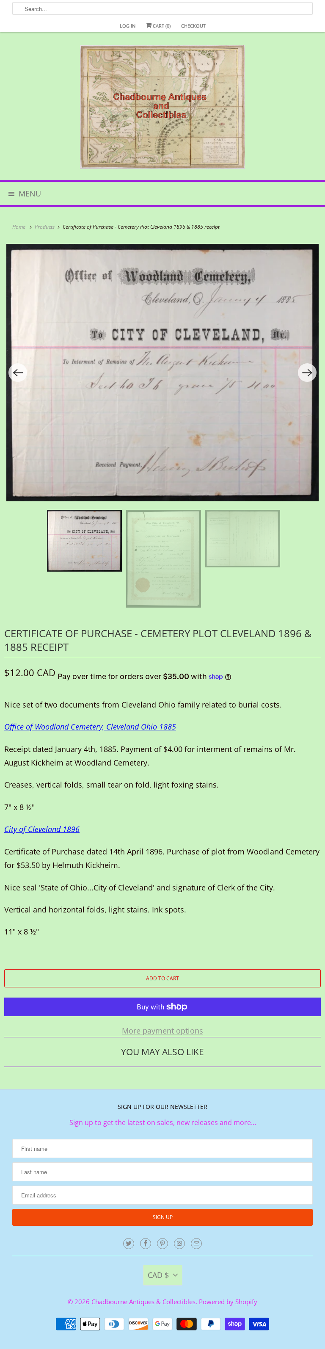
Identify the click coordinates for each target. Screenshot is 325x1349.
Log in (127, 25)
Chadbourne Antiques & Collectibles (143, 1301)
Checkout (193, 25)
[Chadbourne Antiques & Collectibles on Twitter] (128, 1243)
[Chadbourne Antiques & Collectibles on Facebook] (145, 1243)
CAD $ (158, 1275)
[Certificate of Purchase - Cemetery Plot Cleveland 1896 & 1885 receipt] (162, 372)
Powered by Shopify (228, 1301)
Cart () (161, 25)
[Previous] (17, 372)
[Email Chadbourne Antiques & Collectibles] (196, 1243)
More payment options (162, 1031)
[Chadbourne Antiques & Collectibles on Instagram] (179, 1243)
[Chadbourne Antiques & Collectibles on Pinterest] (162, 1243)
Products (45, 226)
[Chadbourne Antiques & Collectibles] (162, 109)
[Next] (307, 372)
